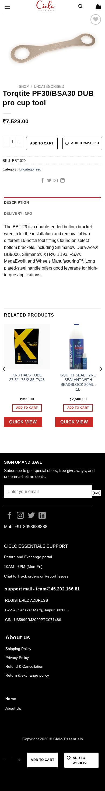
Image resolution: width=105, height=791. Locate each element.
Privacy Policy (17, 657)
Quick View (23, 422)
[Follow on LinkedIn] (42, 516)
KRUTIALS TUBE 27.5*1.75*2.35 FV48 (27, 377)
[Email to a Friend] (56, 180)
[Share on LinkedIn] (62, 180)
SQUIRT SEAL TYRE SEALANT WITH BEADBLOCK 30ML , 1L (78, 382)
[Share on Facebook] (42, 180)
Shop (24, 87)
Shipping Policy (18, 649)
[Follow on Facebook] (9, 516)
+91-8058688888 (31, 526)
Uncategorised (49, 87)
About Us (13, 708)
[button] (7, 6)
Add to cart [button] (27, 407)
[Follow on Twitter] (31, 516)
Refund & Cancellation (24, 666)
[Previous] (4, 379)
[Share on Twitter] (49, 180)
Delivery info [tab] (18, 214)
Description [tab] (16, 203)
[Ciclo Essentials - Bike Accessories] (45, 6)
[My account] (89, 6)
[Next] (100, 379)
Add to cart (42, 143)
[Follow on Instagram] (20, 516)
